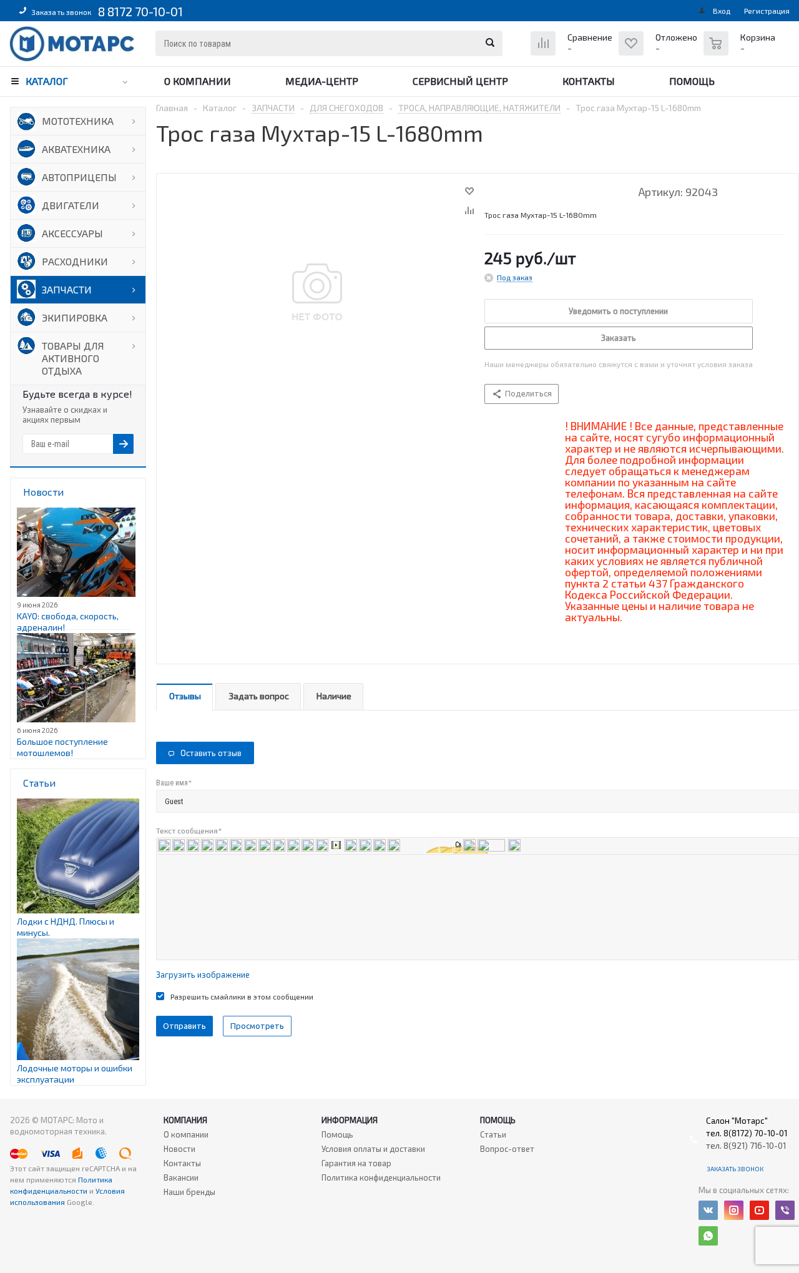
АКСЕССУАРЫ (72, 233)
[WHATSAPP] (708, 1236)
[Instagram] (733, 1210)
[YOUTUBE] (759, 1210)
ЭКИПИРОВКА (74, 317)
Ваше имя (174, 782)
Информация (349, 1120)
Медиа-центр (321, 81)
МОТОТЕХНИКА (78, 121)
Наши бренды (189, 1192)
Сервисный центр (460, 81)
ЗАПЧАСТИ (67, 289)
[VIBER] (785, 1210)
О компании (197, 81)
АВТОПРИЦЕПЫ (79, 177)
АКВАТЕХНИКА (76, 149)
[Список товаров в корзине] (741, 50)
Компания (185, 1120)
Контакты (588, 81)
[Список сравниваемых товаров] (573, 52)
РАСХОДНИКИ (75, 261)
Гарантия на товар (356, 1163)
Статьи (493, 1134)
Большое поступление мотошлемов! (62, 747)
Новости (179, 1149)
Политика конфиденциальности (381, 1177)
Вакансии (181, 1177)
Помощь (692, 81)
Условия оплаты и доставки (373, 1149)
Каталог (47, 81)
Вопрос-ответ (507, 1149)
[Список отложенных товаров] (659, 52)
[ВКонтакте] (708, 1210)
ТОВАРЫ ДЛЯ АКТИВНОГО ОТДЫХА (73, 358)
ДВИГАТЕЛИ (70, 205)
